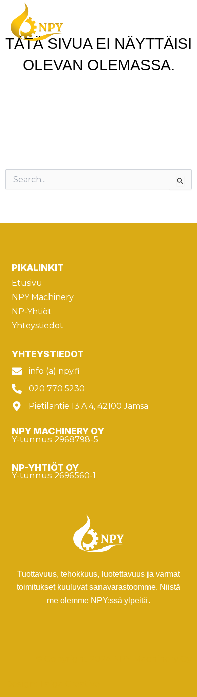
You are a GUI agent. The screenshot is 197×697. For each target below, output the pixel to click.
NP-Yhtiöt (32, 311)
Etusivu (27, 283)
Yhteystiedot (37, 325)
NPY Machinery (43, 297)
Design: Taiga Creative (53, 684)
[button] (178, 22)
